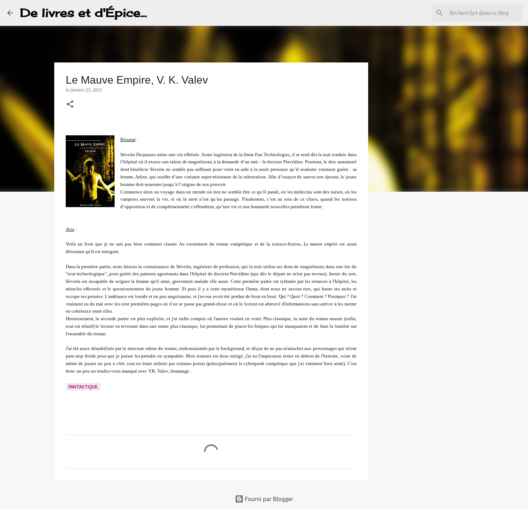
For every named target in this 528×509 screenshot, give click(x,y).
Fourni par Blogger (268, 499)
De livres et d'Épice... (83, 13)
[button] (70, 104)
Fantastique (83, 386)
